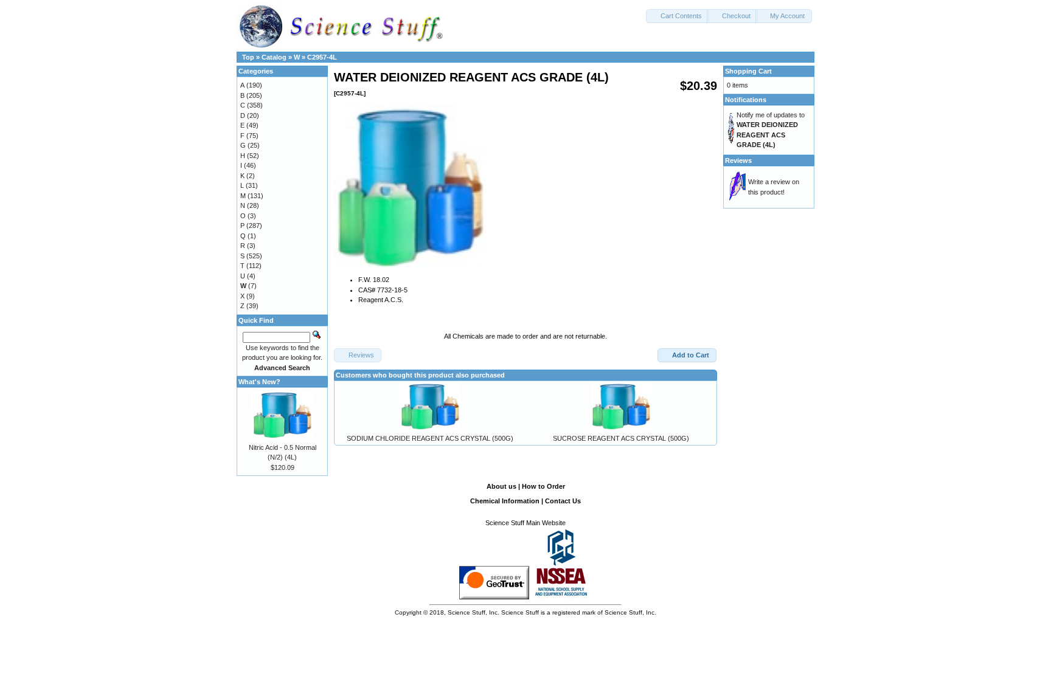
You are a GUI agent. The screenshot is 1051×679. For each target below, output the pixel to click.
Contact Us (563, 501)
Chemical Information (504, 501)
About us (501, 486)
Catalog (274, 57)
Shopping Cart (748, 71)
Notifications (745, 99)
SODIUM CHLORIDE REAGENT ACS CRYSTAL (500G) (430, 438)
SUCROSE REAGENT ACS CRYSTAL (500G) (621, 438)
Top (248, 57)
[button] (677, 16)
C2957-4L (322, 57)
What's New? (259, 381)
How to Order (543, 486)
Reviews (738, 160)
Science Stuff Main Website (525, 522)
